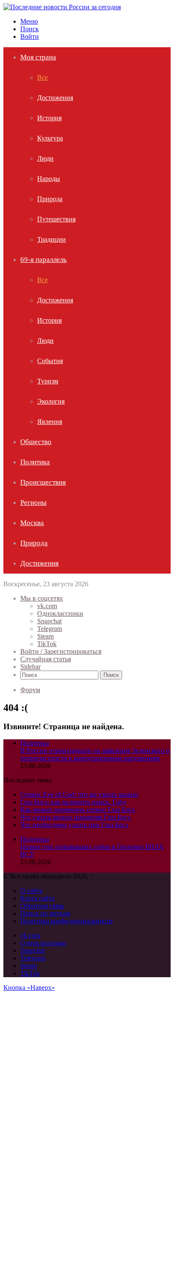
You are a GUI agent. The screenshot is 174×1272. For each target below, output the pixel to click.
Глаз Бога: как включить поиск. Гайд (73, 802)
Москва (32, 523)
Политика (35, 462)
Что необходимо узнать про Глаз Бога (74, 824)
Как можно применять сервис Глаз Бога (77, 809)
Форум (30, 689)
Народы (48, 178)
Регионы (33, 503)
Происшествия (43, 482)
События (50, 360)
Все (42, 77)
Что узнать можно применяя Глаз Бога (75, 817)
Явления (49, 421)
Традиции (51, 239)
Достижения (55, 97)
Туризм (47, 381)
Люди (45, 158)
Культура (50, 138)
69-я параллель (43, 260)
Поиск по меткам (45, 913)
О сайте (31, 890)
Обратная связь (42, 905)
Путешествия (56, 219)
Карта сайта (37, 898)
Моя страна (38, 57)
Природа (50, 198)
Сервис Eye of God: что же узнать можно (79, 794)
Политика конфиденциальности (66, 920)
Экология (51, 401)
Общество (36, 442)
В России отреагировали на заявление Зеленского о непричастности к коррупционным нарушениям (94, 754)
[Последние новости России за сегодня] (62, 7)
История (49, 117)
